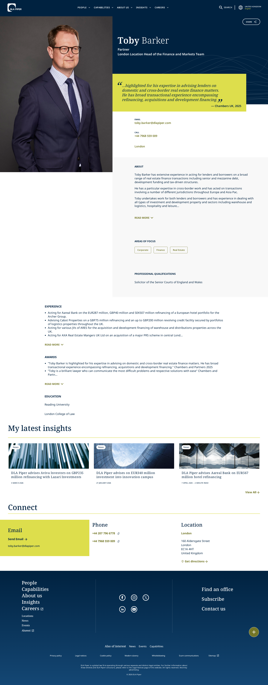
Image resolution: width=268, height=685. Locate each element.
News (25, 620)
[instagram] (134, 597)
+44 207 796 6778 (103, 533)
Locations (27, 616)
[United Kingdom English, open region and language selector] (240, 7)
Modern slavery (131, 655)
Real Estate (179, 249)
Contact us (213, 608)
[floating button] (254, 632)
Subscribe (213, 599)
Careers (160, 7)
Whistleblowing (158, 655)
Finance (160, 249)
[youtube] (134, 609)
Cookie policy (105, 655)
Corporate (142, 249)
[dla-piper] (15, 7)
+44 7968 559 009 (146, 136)
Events (26, 625)
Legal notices (81, 655)
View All (250, 492)
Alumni (26, 630)
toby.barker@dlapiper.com (153, 123)
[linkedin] (122, 609)
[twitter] (146, 597)
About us (123, 7)
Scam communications (189, 655)
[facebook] (122, 597)
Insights (142, 7)
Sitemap (212, 655)
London (140, 146)
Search (228, 7)
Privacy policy (56, 655)
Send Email (15, 539)
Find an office (217, 589)
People (82, 7)
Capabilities (102, 7)
